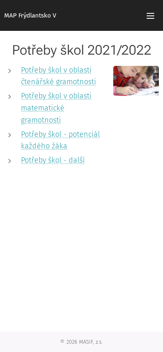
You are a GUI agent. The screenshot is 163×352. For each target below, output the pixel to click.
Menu (150, 15)
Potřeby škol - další (53, 160)
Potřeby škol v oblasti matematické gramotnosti (56, 108)
